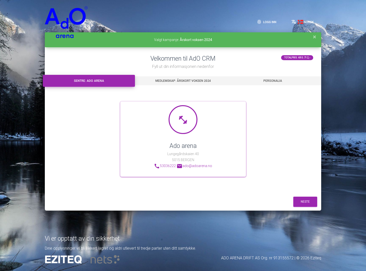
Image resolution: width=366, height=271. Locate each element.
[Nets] (105, 259)
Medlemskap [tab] (183, 81)
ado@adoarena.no (194, 166)
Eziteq (315, 258)
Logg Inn (266, 21)
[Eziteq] (63, 259)
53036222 (165, 166)
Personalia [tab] (272, 81)
